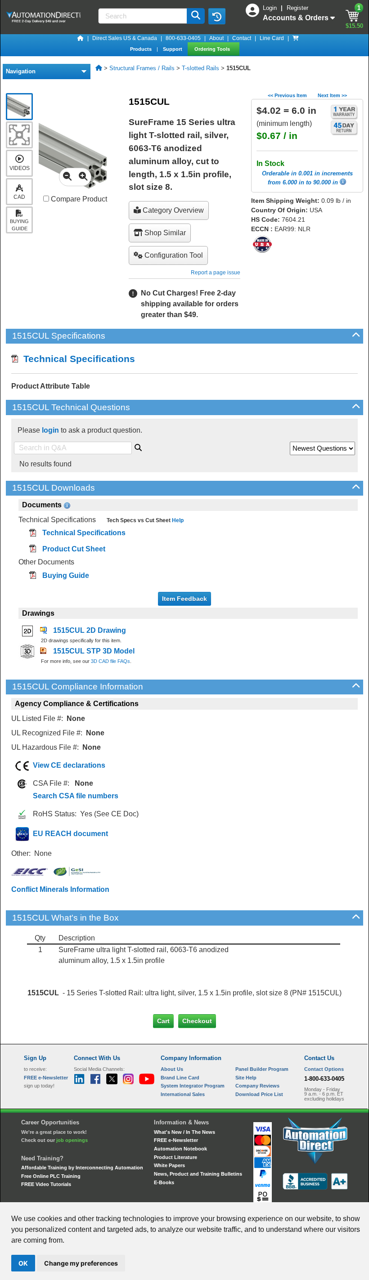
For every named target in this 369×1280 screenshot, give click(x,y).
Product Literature (175, 1157)
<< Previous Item (287, 95)
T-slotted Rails (200, 68)
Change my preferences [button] (81, 1263)
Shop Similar (164, 233)
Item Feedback (184, 598)
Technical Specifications (76, 359)
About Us (172, 1069)
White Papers (169, 1165)
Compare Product (78, 199)
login (50, 430)
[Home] (80, 38)
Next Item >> (332, 95)
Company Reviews (257, 1085)
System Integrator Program (193, 1085)
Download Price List (259, 1094)
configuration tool (173, 255)
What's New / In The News (184, 1132)
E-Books (164, 1182)
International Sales (183, 1094)
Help (177, 520)
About (216, 38)
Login (271, 7)
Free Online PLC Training (51, 1176)
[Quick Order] (295, 38)
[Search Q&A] (138, 446)
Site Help (245, 1077)
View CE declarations (69, 765)
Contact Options (324, 1069)
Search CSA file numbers (75, 796)
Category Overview (172, 210)
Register (297, 7)
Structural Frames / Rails (142, 68)
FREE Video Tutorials (46, 1184)
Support (173, 49)
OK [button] (23, 1263)
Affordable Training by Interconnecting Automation (82, 1167)
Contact (241, 38)
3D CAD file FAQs (110, 661)
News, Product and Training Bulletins (198, 1174)
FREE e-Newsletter (176, 1140)
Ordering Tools (212, 49)
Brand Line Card (180, 1077)
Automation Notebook (180, 1148)
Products (141, 49)
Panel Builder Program (261, 1069)
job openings (72, 1140)
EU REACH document (70, 833)
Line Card (272, 38)
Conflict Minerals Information (60, 889)
